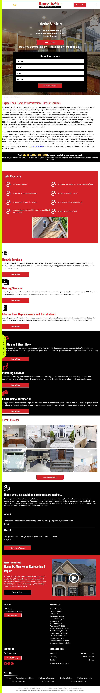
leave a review (71, 503)
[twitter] (8, 663)
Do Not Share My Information (34, 688)
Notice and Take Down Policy (60, 688)
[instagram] (12, 663)
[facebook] (5, 663)
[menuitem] (9, 678)
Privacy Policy (21, 688)
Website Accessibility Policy (75, 688)
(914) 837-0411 (10, 653)
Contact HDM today (36, 146)
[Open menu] (95, 4)
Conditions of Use (47, 688)
